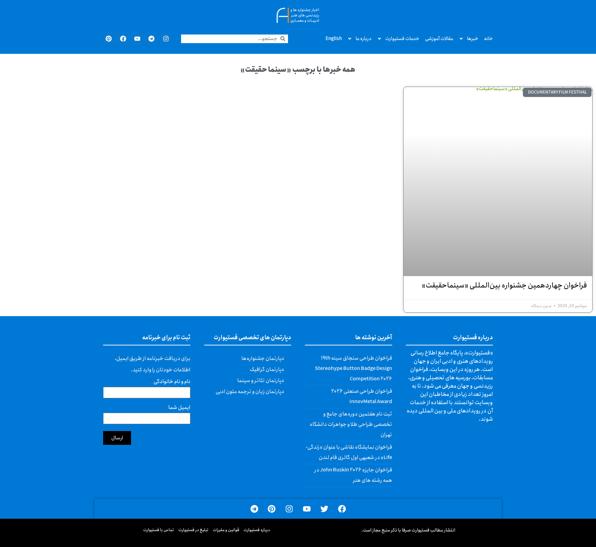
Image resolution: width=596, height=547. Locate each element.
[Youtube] (137, 38)
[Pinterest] (108, 38)
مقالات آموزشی (439, 38)
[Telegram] (151, 38)
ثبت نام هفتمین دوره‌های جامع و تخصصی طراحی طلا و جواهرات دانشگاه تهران (351, 424)
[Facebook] (122, 38)
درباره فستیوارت (257, 530)
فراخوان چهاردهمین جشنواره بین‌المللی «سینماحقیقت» (504, 285)
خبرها (472, 38)
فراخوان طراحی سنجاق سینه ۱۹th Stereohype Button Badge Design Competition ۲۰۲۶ (353, 368)
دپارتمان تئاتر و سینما (260, 381)
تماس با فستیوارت (158, 530)
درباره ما (363, 38)
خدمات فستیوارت (402, 38)
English (334, 38)
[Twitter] (324, 508)
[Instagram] (165, 38)
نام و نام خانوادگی (171, 382)
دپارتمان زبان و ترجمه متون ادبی (250, 392)
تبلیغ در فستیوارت (193, 530)
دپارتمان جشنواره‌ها (262, 358)
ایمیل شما (179, 408)
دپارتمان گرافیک (267, 369)
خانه (488, 38)
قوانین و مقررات (226, 530)
